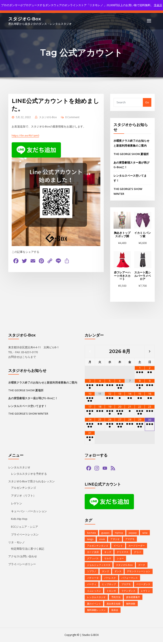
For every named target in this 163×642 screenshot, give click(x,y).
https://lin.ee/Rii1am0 (25, 135)
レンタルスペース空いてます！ (27, 406)
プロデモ (126, 584)
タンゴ (105, 571)
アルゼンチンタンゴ (23, 488)
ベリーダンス (143, 584)
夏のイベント (94, 603)
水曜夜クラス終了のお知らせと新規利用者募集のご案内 (42, 382)
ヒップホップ (109, 584)
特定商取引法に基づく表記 (27, 549)
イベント (118, 545)
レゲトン (16, 503)
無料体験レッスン (96, 610)
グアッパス (93, 558)
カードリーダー (136, 545)
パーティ (91, 584)
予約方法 (116, 597)
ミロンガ (111, 590)
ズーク (141, 564)
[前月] (90, 351)
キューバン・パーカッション (29, 511)
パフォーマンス (129, 577)
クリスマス (122, 551)
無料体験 (130, 603)
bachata (91, 532)
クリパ (137, 551)
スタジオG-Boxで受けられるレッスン (31, 481)
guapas (105, 532)
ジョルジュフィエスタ (98, 564)
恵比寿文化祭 (114, 603)
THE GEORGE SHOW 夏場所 (131, 154)
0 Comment (72, 117)
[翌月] (150, 351)
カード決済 (93, 551)
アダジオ (115, 539)
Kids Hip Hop (19, 519)
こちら (26, 357)
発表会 (114, 610)
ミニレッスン (94, 590)
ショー (120, 558)
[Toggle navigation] (149, 20)
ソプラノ (91, 571)
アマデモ (130, 539)
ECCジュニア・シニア (24, 527)
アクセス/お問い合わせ (22, 556)
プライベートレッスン (25, 534)
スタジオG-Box (24, 18)
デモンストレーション (138, 571)
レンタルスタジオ (19, 467)
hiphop (119, 532)
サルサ (107, 558)
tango (90, 539)
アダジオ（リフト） (23, 495)
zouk (102, 539)
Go (147, 102)
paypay (133, 532)
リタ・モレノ (16, 542)
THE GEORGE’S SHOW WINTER (28, 413)
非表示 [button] (158, 5)
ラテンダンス (128, 590)
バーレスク (110, 577)
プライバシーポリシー (22, 564)
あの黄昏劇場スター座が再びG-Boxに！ (33, 398)
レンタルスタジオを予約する (29, 474)
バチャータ (93, 577)
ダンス (117, 571)
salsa (145, 532)
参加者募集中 (133, 597)
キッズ (107, 551)
